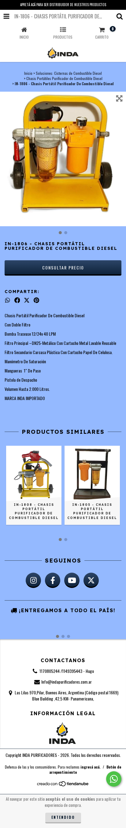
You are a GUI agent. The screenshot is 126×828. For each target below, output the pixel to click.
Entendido (63, 817)
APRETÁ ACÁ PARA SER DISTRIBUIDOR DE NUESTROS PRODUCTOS (63, 4)
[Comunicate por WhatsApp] (113, 779)
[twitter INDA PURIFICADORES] (91, 580)
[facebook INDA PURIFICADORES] (52, 580)
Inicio (28, 73)
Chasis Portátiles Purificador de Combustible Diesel (64, 78)
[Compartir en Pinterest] (36, 300)
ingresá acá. (90, 766)
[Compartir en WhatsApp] (7, 300)
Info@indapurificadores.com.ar (66, 681)
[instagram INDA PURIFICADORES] (33, 580)
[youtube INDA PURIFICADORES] (72, 580)
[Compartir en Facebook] (17, 300)
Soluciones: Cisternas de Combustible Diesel (69, 73)
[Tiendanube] (63, 785)
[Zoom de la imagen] (119, 98)
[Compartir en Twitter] (27, 300)
